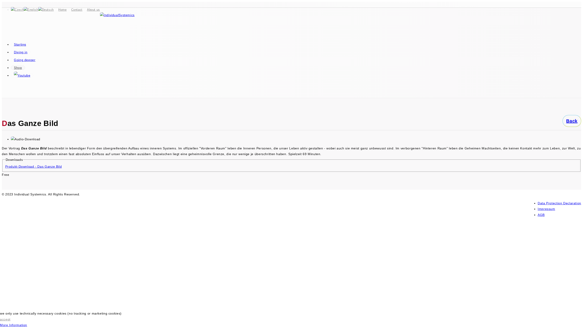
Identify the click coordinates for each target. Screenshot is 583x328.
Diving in (21, 52)
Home (62, 9)
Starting (20, 44)
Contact (76, 9)
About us (93, 9)
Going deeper (25, 60)
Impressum (546, 209)
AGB (541, 215)
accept (5, 319)
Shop (18, 67)
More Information (13, 325)
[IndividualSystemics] (117, 15)
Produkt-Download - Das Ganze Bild (33, 166)
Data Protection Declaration (559, 203)
